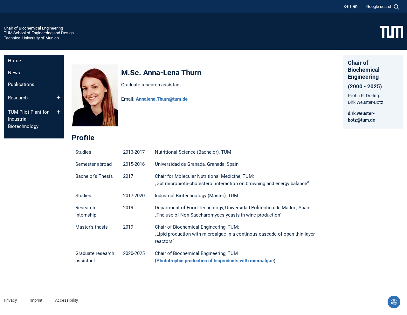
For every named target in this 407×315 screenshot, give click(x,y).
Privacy (10, 300)
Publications (21, 84)
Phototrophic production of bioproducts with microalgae (215, 261)
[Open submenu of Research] (58, 97)
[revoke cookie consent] (394, 302)
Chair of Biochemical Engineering (33, 28)
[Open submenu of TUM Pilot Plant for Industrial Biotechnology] (58, 112)
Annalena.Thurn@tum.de (162, 99)
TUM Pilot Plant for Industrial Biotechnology (28, 119)
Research (18, 98)
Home (14, 61)
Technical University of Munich (31, 38)
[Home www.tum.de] (391, 31)
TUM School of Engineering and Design (39, 32)
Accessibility (66, 300)
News (14, 73)
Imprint (36, 300)
